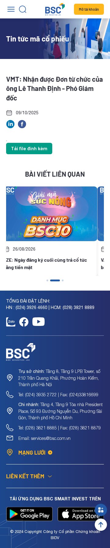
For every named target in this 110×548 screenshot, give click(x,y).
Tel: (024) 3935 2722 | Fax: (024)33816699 (58, 394)
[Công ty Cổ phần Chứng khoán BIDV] (55, 9)
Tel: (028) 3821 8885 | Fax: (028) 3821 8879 (59, 427)
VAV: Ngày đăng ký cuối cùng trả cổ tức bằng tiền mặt (56, 263)
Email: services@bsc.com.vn (44, 438)
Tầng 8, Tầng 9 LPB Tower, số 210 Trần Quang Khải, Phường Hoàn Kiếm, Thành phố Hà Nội (59, 378)
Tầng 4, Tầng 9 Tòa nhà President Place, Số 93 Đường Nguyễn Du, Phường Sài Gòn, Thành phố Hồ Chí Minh (60, 411)
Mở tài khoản (89, 9)
